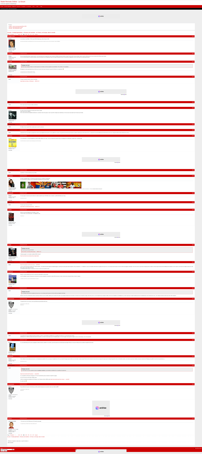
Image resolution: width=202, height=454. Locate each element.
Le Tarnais (10, 53)
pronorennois (11, 298)
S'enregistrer (23, 6)
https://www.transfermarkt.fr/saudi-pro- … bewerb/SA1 (29, 373)
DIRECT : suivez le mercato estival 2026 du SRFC (18, 26)
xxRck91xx (10, 175)
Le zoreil (10, 61)
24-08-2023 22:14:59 (23, 244)
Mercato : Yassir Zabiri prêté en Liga (15, 28)
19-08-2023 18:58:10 (23, 135)
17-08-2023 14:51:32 (23, 53)
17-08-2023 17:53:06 (23, 61)
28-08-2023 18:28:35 (23, 356)
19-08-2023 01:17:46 (23, 102)
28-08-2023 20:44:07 (23, 384)
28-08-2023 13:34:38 (23, 298)
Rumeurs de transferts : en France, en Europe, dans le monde (39, 32)
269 (26, 34)
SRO (37, 6)
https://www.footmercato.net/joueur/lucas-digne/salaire (29, 255)
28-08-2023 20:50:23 (23, 418)
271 (30, 34)
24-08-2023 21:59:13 (23, 209)
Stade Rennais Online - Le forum (13, 2)
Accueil (2, 6)
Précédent (12, 34)
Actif (11, 8)
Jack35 (9, 244)
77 (8, 107)
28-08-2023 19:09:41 (23, 365)
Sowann (10, 339)
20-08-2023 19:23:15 (23, 202)
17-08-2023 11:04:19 (23, 36)
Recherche (18, 6)
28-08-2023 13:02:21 (23, 288)
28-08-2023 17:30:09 (23, 339)
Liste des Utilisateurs (7, 6)
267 (21, 34)
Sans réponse (15, 8)
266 (19, 34)
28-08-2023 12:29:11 (23, 262)
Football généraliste (17, 32)
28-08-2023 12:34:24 (23, 271)
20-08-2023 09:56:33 (23, 175)
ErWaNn (10, 209)
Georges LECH (11, 36)
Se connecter (28, 6)
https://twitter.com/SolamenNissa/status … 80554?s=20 (29, 206)
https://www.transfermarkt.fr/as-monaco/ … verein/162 (60, 379)
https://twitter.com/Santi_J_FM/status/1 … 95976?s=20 (29, 81)
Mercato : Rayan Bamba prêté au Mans (16, 27)
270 (28, 34)
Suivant (36, 34)
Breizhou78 (10, 193)
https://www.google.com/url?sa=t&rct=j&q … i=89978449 (30, 264)
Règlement (14, 6)
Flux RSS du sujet (198, 448)
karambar (10, 135)
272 (33, 34)
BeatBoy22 (10, 271)
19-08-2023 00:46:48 (23, 76)
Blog (41, 6)
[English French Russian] (3, 450)
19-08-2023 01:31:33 (23, 107)
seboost (10, 418)
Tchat (33, 6)
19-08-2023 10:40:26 (23, 124)
